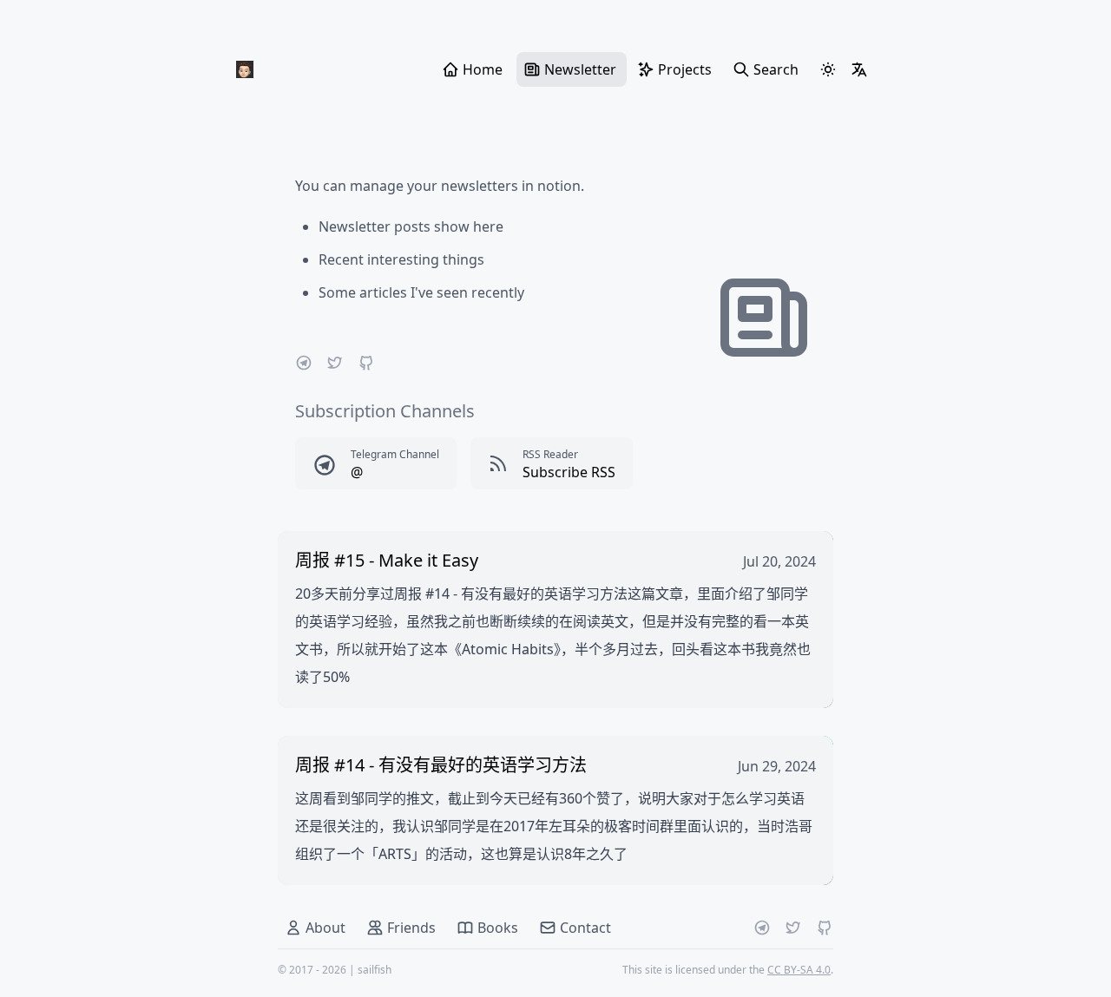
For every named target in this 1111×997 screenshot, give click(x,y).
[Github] (366, 362)
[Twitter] (335, 362)
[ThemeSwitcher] (828, 69)
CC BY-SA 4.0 (799, 969)
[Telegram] (303, 362)
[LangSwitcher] (859, 69)
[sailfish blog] (244, 69)
